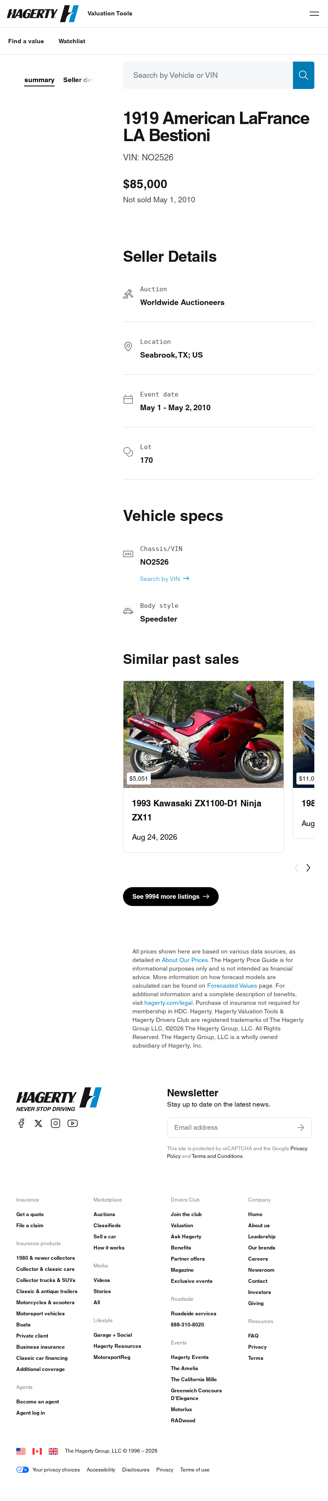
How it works (109, 1247)
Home (255, 1214)
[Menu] (314, 13)
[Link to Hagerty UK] (53, 1451)
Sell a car (105, 1236)
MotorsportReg (112, 1357)
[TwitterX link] (38, 1123)
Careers (258, 1258)
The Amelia (184, 1368)
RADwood (183, 1420)
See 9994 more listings (165, 896)
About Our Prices (185, 959)
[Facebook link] (21, 1123)
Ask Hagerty (186, 1236)
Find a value (26, 41)
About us (259, 1225)
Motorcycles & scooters (45, 1302)
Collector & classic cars (45, 1269)
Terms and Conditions (217, 1156)
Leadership (261, 1236)
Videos (102, 1280)
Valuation (182, 1225)
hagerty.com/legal (168, 1002)
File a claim (30, 1225)
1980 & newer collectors (45, 1258)
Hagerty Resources (117, 1346)
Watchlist (72, 41)
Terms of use (195, 1469)
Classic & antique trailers (47, 1291)
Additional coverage (40, 1369)
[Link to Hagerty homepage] (59, 1099)
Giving (256, 1303)
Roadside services (194, 1313)
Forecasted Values (232, 985)
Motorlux (181, 1409)
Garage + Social (113, 1335)
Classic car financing (41, 1358)
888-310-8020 (187, 1324)
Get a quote (30, 1214)
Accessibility (101, 1469)
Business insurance (40, 1347)
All (97, 1302)
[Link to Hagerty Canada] (37, 1451)
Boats (23, 1324)
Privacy (257, 1347)
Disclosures (135, 1469)
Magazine (182, 1270)
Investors (259, 1292)
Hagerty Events (190, 1357)
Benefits (181, 1247)
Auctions (104, 1214)
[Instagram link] (55, 1123)
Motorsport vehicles (40, 1313)
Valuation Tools (110, 13)
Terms (256, 1358)
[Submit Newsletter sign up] (301, 1127)
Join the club (186, 1214)
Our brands (261, 1247)
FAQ (253, 1335)
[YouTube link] (72, 1123)
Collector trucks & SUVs (46, 1280)
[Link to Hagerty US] (21, 1451)
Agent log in (30, 1412)
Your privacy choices (56, 1469)
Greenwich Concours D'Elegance (196, 1394)
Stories (102, 1291)
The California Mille (194, 1379)
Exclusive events (192, 1281)
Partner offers (188, 1258)
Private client (32, 1335)
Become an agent (37, 1401)
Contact (257, 1281)
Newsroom (261, 1270)
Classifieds (107, 1225)
